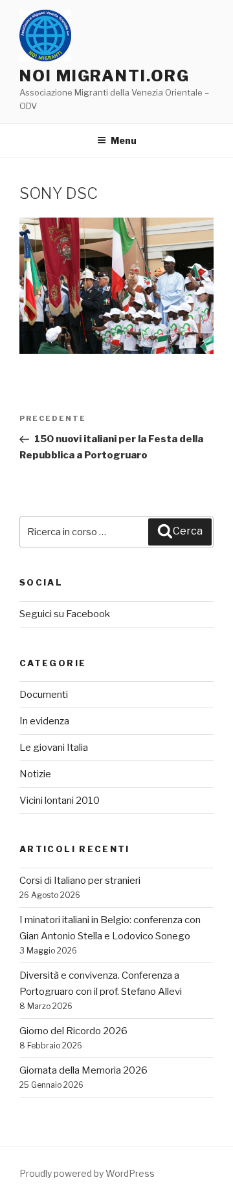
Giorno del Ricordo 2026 (73, 1031)
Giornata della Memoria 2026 (83, 1070)
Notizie (35, 774)
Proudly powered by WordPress (87, 1173)
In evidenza (44, 721)
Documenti (43, 694)
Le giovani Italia (53, 747)
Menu (124, 140)
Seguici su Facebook (64, 614)
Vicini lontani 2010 (59, 800)
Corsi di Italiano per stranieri (79, 880)
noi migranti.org (104, 75)
